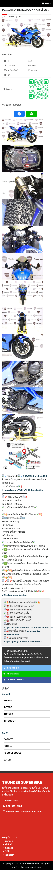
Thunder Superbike (15, 679)
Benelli (6, 694)
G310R (7, 759)
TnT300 (8, 707)
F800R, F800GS (12, 753)
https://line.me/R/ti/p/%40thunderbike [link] (22, 490)
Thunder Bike (10, 800)
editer (20, 17)
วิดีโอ (7, 851)
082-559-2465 (14, 668)
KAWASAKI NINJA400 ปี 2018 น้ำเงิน (25, 10)
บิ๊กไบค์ (8, 844)
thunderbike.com (30, 863)
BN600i (8, 700)
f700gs (8, 746)
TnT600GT (10, 721)
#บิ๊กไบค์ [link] (22, 595)
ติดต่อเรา (9, 854)
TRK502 (8, 714)
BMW (5, 733)
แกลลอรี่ (9, 847)
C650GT (8, 739)
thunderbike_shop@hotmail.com (23, 811)
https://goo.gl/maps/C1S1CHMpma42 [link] (23, 641)
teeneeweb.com (32, 867)
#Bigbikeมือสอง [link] (10, 595)
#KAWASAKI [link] (28, 476)
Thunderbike (13, 673)
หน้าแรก (9, 841)
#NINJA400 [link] (41, 476)
